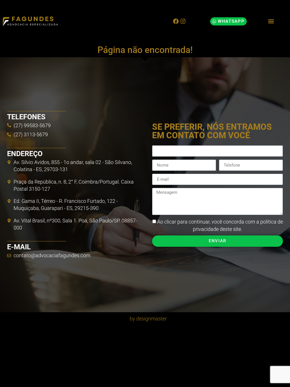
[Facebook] (176, 21)
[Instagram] (183, 21)
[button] (271, 21)
